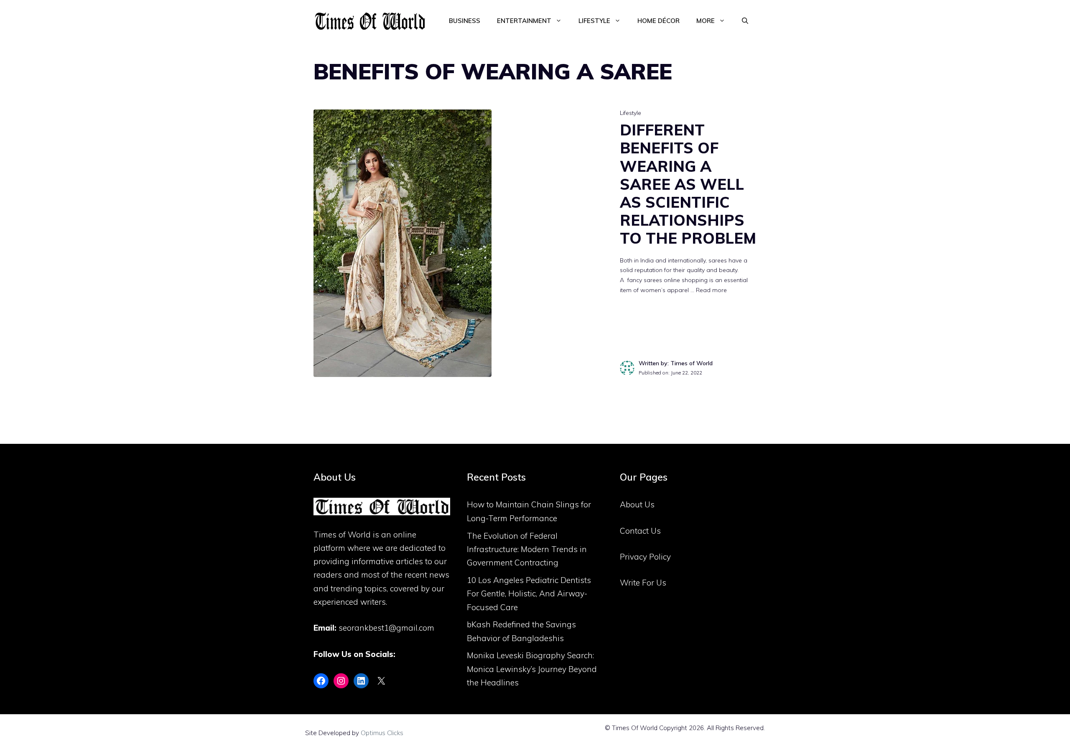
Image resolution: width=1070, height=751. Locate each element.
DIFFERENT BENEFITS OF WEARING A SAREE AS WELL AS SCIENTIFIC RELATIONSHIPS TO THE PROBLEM (688, 183)
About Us (637, 504)
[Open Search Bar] (745, 20)
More (705, 21)
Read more (711, 290)
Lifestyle (594, 21)
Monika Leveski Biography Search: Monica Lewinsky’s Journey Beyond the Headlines (532, 668)
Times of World (342, 535)
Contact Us (640, 531)
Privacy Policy (645, 557)
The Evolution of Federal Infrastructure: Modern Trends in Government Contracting (527, 549)
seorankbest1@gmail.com (386, 628)
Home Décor (658, 21)
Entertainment (524, 21)
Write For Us (643, 583)
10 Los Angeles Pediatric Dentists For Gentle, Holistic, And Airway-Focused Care (529, 593)
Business (464, 21)
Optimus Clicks (382, 733)
